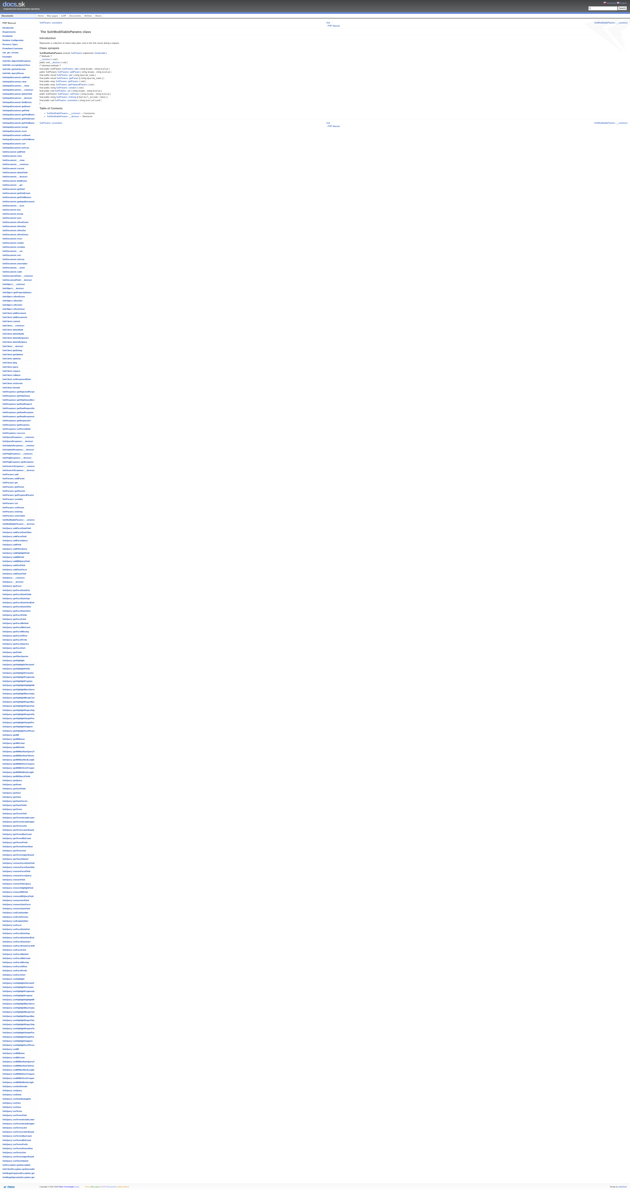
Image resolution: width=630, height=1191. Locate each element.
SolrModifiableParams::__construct (19, 520)
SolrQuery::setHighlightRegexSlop (18, 1024)
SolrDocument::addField (13, 152)
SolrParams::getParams (13, 491)
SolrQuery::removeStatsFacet (16, 905)
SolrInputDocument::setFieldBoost (18, 139)
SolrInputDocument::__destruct (17, 98)
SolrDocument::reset (12, 239)
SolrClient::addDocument (14, 313)
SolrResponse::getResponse (16, 425)
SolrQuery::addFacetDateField (16, 528)
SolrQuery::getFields (12, 652)
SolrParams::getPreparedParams (18, 495)
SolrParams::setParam (13, 508)
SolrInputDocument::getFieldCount (18, 119)
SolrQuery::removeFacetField (16, 871)
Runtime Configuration (12, 40)
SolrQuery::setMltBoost (13, 1053)
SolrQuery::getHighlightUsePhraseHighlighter (23, 731)
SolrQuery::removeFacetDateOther (18, 867)
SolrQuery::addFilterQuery (14, 549)
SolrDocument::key (11, 210)
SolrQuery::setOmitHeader (15, 1086)
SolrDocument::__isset (13, 206)
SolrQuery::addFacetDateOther (17, 532)
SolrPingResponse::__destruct (16, 458)
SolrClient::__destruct (12, 346)
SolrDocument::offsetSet (14, 231)
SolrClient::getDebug (12, 350)
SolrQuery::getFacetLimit (14, 619)
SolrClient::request (11, 371)
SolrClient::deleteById (12, 330)
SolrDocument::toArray (13, 259)
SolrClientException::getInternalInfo (19, 1169)
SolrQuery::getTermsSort (14, 851)
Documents (7, 16)
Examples (7, 57)
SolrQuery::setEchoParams (15, 917)
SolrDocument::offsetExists (15, 222)
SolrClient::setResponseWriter (16, 379)
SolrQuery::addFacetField (14, 537)
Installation (7, 36)
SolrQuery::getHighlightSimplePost (18, 718)
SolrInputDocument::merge (15, 127)
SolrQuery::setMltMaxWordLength (18, 1070)
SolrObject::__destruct (13, 288)
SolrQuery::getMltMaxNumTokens (18, 756)
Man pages (52, 16)
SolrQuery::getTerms (12, 809)
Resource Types (10, 44)
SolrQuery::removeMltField (15, 892)
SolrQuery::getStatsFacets (15, 801)
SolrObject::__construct (13, 284)
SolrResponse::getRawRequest (17, 404)
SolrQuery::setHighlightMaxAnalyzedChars (22, 1008)
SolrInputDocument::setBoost (16, 135)
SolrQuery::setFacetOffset (14, 967)
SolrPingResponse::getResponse (18, 462)
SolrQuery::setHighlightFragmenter (18, 991)
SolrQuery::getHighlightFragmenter (18, 677)
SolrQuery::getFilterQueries (15, 656)
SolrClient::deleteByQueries (15, 338)
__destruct (55, 62)
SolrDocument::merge (12, 214)
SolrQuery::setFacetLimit (14, 950)
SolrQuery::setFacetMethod (15, 954)
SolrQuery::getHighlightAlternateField (20, 665)
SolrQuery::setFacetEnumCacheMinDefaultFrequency (27, 946)
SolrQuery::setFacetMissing (15, 962)
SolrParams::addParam (13, 479)
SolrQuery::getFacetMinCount (16, 627)
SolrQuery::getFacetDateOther (16, 607)
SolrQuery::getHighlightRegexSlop (18, 710)
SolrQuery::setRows (11, 1095)
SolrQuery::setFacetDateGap (16, 933)
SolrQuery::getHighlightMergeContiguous (21, 698)
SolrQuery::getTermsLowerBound (18, 830)
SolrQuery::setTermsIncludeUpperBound (21, 1124)
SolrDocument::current (13, 168)
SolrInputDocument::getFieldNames (19, 123)
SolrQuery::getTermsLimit (14, 826)
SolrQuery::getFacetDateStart (16, 611)
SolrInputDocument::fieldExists (17, 102)
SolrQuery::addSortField (13, 565)
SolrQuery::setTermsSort (14, 1153)
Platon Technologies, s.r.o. (69, 1187)
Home (41, 16)
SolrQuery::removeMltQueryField (17, 896)
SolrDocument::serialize (13, 247)
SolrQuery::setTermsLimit (14, 1128)
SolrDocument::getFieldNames (16, 197)
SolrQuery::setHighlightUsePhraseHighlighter (23, 1045)
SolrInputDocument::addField (16, 77)
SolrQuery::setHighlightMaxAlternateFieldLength (25, 1004)
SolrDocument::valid (12, 272)
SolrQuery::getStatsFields (14, 805)
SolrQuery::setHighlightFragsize (17, 996)
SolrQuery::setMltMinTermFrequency (19, 1078)
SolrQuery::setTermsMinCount (16, 1140)
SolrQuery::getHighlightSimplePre (18, 723)
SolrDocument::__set (12, 251)
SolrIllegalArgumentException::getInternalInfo (23, 1173)
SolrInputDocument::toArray (15, 148)
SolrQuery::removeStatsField (16, 909)
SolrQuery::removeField (13, 880)
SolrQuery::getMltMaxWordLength (18, 760)
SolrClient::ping (9, 363)
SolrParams (76, 53)
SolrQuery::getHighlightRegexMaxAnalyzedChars (25, 702)
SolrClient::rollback (11, 375)
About (98, 16)
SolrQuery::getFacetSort (13, 648)
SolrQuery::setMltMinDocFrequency (19, 1074)
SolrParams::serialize (12, 499)
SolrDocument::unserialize (14, 264)
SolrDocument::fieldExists (14, 181)
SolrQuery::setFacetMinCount (16, 958)
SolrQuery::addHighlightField (15, 553)
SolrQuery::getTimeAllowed (15, 859)
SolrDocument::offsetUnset (15, 235)
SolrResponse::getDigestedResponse (20, 392)
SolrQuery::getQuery (12, 780)
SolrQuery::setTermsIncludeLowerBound (21, 1120)
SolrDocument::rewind (12, 243)
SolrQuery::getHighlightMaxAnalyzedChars (22, 694)
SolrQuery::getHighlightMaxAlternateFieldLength (25, 690)
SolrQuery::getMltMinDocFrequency (19, 764)
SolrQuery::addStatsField (14, 574)
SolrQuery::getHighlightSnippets (17, 727)
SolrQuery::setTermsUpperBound (18, 1157)
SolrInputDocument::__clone (15, 86)
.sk (13, 4)
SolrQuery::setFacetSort (13, 975)
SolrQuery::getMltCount (13, 743)
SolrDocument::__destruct (14, 177)
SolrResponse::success (13, 433)
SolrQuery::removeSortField (15, 900)
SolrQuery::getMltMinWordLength (18, 772)
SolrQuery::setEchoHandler (15, 913)
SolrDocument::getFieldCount (16, 193)
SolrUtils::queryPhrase (13, 73)
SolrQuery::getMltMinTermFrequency (19, 768)
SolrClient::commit (11, 321)
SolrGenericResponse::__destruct (18, 470)
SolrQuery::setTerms (12, 1111)
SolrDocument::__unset (13, 268)
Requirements (9, 32)
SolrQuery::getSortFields (14, 789)
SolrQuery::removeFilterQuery (16, 884)
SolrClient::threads (11, 388)
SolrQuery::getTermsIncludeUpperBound (21, 822)
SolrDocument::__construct (15, 164)
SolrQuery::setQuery (12, 1091)
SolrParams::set (10, 503)
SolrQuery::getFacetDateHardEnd (18, 603)
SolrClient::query (10, 367)
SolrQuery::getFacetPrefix (14, 640)
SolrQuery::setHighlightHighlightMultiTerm (22, 1000)
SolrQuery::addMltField (13, 557)
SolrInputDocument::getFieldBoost (18, 115)
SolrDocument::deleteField (14, 173)
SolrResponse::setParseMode (16, 429)
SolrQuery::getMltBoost (13, 739)
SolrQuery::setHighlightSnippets (17, 1041)
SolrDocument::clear (12, 156)
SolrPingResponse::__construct (17, 454)
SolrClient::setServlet (12, 383)
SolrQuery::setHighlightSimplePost (18, 1033)
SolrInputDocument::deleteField (17, 94)
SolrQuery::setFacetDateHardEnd (18, 938)
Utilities (88, 16)
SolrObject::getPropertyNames (17, 293)
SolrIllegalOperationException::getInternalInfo (23, 1177)
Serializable (99, 53)
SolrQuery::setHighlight (13, 979)
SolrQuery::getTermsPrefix (15, 842)
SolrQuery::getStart (11, 793)
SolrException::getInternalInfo (16, 1165)
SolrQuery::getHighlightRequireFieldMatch (22, 714)
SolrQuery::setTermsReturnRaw (17, 1148)
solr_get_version (10, 53)
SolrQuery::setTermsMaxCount (17, 1136)
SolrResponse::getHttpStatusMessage (20, 400)
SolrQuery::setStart (11, 1103)
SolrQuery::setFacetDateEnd (16, 929)
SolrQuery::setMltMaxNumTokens (18, 1066)
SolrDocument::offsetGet (14, 226)
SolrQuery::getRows (11, 785)
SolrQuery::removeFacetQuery (17, 876)
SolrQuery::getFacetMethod (15, 623)
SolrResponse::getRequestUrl (16, 421)
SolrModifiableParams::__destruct (18, 524)
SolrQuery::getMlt (10, 735)
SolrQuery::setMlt (10, 1049)
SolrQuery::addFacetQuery (15, 541)
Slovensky (611, 3)
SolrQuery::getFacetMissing (15, 632)
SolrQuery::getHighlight (13, 661)
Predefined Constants (12, 49)
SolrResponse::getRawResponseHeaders (22, 417)
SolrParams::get (10, 483)
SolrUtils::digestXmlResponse (16, 61)
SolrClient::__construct (13, 326)
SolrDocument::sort (11, 255)
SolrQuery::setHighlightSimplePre (18, 1037)
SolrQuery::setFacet (11, 925)
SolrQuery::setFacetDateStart (16, 942)
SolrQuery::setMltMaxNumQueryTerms (20, 1062)
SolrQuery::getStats (11, 797)
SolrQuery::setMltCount (13, 1058)
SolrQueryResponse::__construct (18, 437)
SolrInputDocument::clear (14, 82)
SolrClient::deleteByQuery (14, 342)
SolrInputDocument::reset (14, 131)
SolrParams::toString (12, 512)
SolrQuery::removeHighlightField (17, 888)
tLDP (63, 16)
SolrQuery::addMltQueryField (16, 561)
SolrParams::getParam (13, 487)
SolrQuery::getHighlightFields (16, 669)
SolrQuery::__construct (13, 578)
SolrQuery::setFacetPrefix (14, 971)
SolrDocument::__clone (13, 160)
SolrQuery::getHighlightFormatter (18, 673)
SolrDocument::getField (13, 189)
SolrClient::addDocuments (14, 317)
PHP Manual (334, 26)
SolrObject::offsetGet (12, 301)
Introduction (8, 28)
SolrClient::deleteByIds (13, 334)
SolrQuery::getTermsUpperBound (18, 855)
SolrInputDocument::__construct (17, 90)
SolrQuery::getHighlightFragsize (17, 681)
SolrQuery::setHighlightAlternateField (20, 983)
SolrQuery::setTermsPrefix (15, 1144)
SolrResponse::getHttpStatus (16, 396)
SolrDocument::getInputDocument (18, 202)
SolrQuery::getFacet (11, 586)
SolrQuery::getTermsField (14, 814)
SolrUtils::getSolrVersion (14, 69)
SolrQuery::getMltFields (13, 747)
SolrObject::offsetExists (13, 297)
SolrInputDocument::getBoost (16, 106)
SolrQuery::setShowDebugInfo (16, 1099)
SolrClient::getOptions (12, 355)
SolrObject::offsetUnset (13, 309)
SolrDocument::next (11, 218)
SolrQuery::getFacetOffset (14, 636)
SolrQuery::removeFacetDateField (18, 863)
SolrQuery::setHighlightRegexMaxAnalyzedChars (25, 1016)
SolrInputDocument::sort (14, 144)
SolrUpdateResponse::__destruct (18, 450)
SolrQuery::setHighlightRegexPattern (19, 1020)
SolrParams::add (10, 474)
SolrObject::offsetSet (12, 305)
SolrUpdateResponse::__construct (18, 446)
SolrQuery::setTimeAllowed (15, 1161)
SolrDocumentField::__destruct (17, 280)
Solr (328, 22)
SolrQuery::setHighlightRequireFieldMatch (22, 1029)
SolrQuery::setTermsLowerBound (18, 1132)
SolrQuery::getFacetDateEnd (16, 590)
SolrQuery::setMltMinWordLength (18, 1082)
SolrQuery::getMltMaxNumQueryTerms (20, 752)
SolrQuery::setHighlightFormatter (18, 987)
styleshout (623, 1187)
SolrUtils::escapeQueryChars (16, 65)
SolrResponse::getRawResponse (18, 412)
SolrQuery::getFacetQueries (15, 644)
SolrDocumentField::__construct (17, 276)
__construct (45, 59)
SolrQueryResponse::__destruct (17, 441)
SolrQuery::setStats (11, 1107)
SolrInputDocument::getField (15, 111)
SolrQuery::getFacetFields (14, 615)
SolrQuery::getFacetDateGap (16, 599)
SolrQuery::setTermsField (14, 1115)
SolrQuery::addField (11, 545)
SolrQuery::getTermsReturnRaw (17, 847)
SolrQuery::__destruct (12, 582)
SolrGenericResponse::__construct (19, 466)
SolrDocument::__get (12, 185)
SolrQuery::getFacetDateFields (17, 594)
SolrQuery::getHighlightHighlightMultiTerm (22, 685)
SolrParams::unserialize (13, 516)
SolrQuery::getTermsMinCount (16, 838)
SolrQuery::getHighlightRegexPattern (19, 706)
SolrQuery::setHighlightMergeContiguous (21, 1012)
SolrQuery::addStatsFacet (14, 570)
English (623, 3)
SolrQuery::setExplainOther (15, 921)
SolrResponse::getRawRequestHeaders (21, 408)
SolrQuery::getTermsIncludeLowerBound (21, 818)
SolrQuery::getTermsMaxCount (17, 834)
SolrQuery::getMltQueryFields (16, 776)
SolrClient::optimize (11, 359)
